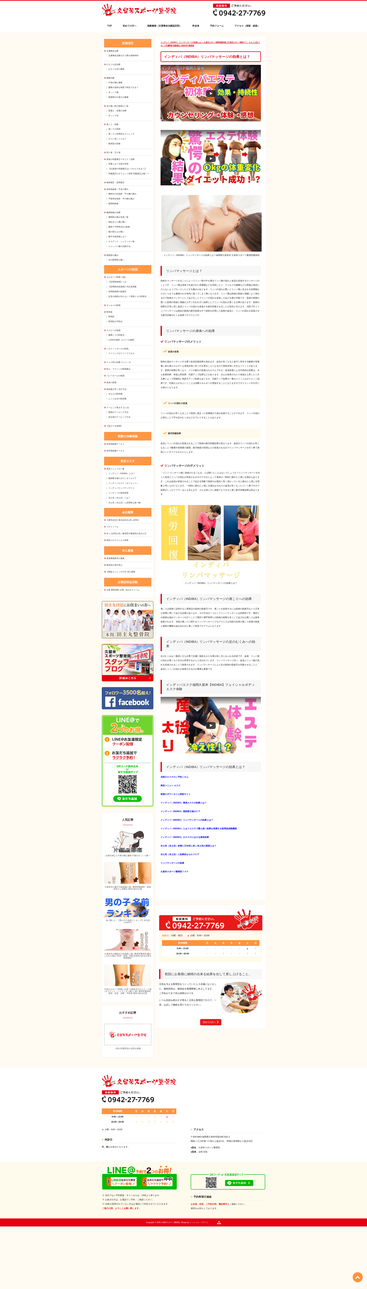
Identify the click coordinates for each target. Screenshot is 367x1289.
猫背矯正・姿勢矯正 (115, 182)
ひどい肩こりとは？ (117, 139)
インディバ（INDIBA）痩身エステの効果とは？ (184, 802)
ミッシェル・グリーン (199, 1222)
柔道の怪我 (111, 382)
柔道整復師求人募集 (115, 558)
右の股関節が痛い (116, 260)
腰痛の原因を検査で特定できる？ (123, 87)
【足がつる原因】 (114, 426)
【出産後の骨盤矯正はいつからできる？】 (127, 169)
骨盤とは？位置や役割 (118, 164)
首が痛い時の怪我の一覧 (117, 106)
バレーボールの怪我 (115, 376)
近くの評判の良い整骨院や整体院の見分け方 (126, 533)
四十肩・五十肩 (113, 152)
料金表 (195, 26)
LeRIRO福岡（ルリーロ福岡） (122, 340)
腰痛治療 (110, 78)
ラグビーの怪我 (113, 330)
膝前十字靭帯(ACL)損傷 (119, 227)
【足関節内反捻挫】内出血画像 (122, 286)
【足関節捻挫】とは (117, 282)
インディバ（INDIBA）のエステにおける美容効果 (185, 837)
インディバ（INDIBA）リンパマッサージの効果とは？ (187, 820)
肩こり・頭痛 (112, 124)
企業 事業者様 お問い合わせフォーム (123, 590)
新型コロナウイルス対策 (117, 540)
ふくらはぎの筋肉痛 (117, 398)
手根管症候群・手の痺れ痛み (121, 199)
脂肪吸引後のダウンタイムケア (122, 478)
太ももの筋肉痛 (115, 394)
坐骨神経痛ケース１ (115, 444)
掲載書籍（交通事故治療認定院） (164, 26)
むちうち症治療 (113, 64)
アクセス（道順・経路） (247, 26)
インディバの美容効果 (118, 493)
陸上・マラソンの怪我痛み (118, 369)
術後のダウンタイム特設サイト (176, 794)
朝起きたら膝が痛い (117, 222)
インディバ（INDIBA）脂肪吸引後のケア (180, 811)
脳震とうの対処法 (116, 335)
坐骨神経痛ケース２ (115, 451)
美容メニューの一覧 (115, 469)
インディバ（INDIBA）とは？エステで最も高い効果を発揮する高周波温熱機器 (199, 828)
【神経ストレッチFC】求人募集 (120, 572)
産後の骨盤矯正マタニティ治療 (120, 159)
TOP (109, 26)
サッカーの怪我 (113, 305)
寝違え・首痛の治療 (117, 110)
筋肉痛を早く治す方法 (116, 389)
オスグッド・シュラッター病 (121, 241)
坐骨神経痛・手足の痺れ (117, 189)
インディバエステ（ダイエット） (123, 483)
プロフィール (112, 527)
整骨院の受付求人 (114, 565)
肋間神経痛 (113, 203)
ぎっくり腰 (113, 92)
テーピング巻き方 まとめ (117, 407)
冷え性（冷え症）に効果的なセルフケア (180, 854)
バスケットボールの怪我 (117, 349)
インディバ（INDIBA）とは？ (121, 473)
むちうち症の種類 (116, 69)
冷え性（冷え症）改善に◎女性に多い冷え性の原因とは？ (188, 845)
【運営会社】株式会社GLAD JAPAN (122, 520)
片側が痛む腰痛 (115, 82)
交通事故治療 (112, 51)
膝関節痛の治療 (113, 212)
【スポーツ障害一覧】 (116, 277)
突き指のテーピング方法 (119, 417)
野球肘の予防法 (115, 321)
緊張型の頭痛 (114, 143)
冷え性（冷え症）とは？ (119, 498)
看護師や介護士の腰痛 (118, 97)
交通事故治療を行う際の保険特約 (123, 55)
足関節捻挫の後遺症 (117, 291)
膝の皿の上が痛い (116, 232)
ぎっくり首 (113, 115)
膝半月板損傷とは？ (117, 236)
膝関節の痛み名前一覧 (118, 217)
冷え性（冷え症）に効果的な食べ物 (124, 502)
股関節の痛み (112, 255)
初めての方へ (129, 26)
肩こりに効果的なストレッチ (121, 134)
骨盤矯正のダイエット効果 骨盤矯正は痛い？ (128, 173)
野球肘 (111, 316)
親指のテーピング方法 (118, 412)
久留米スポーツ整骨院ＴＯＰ (175, 871)
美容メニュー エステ (170, 785)
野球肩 (109, 312)
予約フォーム (217, 26)
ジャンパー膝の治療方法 (119, 246)
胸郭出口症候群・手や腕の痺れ (122, 194)
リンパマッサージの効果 (172, 863)
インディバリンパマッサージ (121, 488)
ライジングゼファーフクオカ (121, 353)
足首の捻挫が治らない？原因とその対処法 (127, 296)
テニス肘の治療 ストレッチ (118, 362)
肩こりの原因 (114, 129)
